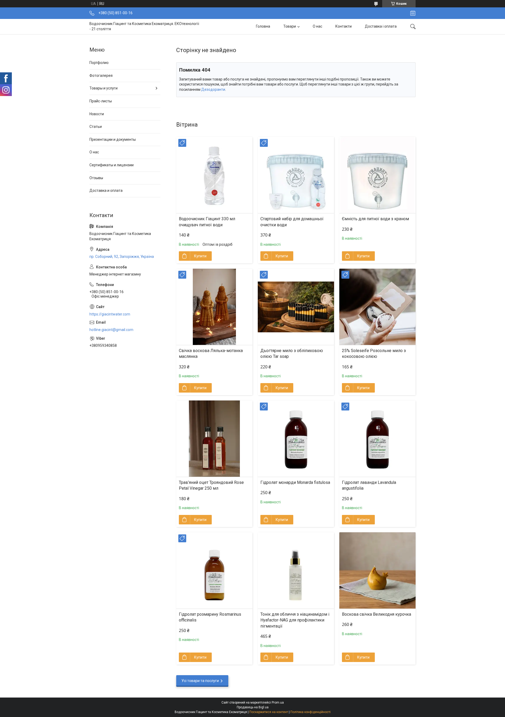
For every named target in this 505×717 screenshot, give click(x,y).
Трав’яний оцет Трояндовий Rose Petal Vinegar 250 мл (211, 485)
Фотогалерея (101, 75)
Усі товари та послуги (200, 681)
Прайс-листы (100, 101)
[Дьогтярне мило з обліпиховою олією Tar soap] (296, 307)
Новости (96, 114)
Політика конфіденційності (310, 712)
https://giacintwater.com (109, 314)
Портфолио (99, 63)
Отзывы (96, 178)
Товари (289, 26)
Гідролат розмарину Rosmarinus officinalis (210, 617)
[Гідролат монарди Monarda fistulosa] (296, 438)
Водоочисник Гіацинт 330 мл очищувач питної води (207, 221)
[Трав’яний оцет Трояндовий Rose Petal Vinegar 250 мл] (214, 438)
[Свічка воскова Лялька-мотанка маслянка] (214, 307)
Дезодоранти (213, 89)
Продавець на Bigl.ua (253, 707)
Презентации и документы (112, 139)
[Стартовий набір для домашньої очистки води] (296, 175)
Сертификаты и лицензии (111, 165)
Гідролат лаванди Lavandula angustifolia (369, 485)
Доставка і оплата (381, 26)
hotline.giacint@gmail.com (111, 330)
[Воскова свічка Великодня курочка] (377, 570)
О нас (317, 26)
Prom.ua (278, 702)
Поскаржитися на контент (268, 712)
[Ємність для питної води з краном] (377, 175)
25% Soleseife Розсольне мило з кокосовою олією (374, 353)
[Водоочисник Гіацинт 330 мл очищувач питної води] (214, 175)
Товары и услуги (103, 88)
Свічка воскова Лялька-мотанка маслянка (211, 353)
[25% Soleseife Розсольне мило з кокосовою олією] (377, 307)
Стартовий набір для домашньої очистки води (292, 221)
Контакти (343, 26)
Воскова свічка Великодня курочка (376, 614)
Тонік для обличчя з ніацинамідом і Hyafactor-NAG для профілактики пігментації (294, 620)
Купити (200, 256)
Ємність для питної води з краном (375, 218)
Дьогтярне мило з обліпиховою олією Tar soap (291, 353)
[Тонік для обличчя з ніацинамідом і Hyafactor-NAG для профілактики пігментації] (296, 570)
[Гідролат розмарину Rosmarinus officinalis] (214, 570)
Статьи (95, 126)
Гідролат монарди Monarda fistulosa (295, 482)
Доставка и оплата (106, 190)
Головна (263, 26)
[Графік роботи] (412, 13)
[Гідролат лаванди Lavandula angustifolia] (377, 438)
